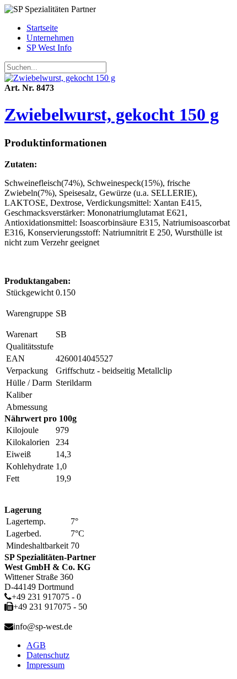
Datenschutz (47, 655)
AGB (36, 645)
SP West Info (49, 47)
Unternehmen (50, 37)
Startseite (42, 27)
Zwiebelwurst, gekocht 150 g (111, 114)
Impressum (45, 665)
